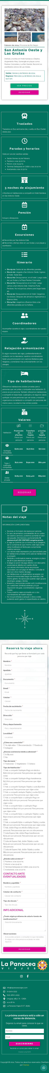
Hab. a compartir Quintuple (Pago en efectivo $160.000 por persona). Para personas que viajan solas (22, 773)
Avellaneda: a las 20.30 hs (15, 870)
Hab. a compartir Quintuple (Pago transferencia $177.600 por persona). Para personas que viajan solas (22, 781)
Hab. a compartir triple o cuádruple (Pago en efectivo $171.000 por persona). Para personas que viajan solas (23, 800)
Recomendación (25, 745)
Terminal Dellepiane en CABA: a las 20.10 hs (22, 867)
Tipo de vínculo (10, 901)
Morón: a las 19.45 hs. (13, 864)
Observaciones (9, 934)
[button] (7, 20)
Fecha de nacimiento (12, 706)
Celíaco (32, 764)
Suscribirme (24, 1044)
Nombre (7, 661)
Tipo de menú (9, 761)
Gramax (26, 1065)
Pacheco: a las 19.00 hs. (14, 861)
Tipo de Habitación (11, 768)
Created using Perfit (24, 1052)
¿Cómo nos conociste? (13, 742)
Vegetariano (21, 764)
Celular (6, 697)
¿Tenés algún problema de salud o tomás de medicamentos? (22, 917)
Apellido (7, 670)
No (6, 757)
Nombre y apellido (11, 883)
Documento (8, 679)
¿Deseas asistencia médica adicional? (20, 752)
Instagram (9, 748)
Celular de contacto (12, 892)
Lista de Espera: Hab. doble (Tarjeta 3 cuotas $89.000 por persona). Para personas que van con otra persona (23, 852)
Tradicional (9, 764)
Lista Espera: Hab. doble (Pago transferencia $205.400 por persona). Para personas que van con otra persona (23, 835)
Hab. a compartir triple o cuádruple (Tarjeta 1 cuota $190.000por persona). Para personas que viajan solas (23, 816)
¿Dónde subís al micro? (13, 859)
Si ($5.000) (9, 754)
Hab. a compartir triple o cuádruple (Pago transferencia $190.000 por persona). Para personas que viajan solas (23, 808)
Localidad (7, 733)
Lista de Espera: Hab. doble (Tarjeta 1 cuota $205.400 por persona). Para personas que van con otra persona (23, 844)
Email (5, 688)
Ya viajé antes (10, 745)
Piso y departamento (12, 724)
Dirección (7, 715)
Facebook (39, 745)
